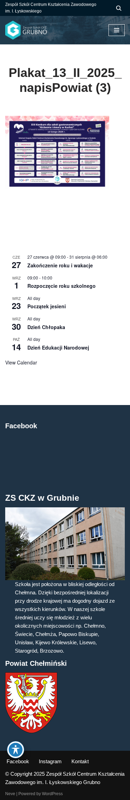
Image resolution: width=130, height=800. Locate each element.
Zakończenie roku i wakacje (60, 265)
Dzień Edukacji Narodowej (58, 347)
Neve (10, 793)
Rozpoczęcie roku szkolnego (61, 285)
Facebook (18, 761)
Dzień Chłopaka (46, 327)
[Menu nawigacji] (117, 30)
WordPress (52, 793)
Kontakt (80, 761)
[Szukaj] (118, 8)
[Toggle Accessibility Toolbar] (15, 749)
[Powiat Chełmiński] (31, 731)
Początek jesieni (46, 306)
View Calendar (21, 362)
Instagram (50, 761)
